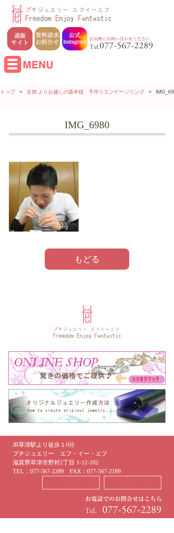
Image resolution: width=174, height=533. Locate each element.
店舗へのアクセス (71, 482)
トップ (7, 92)
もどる (87, 259)
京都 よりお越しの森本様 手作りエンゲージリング (85, 92)
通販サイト (132, 482)
